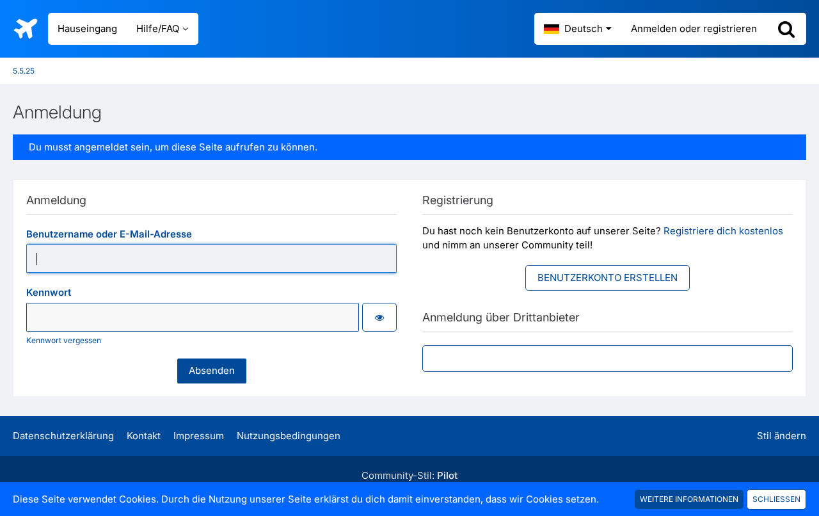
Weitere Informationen (689, 499)
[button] (577, 29)
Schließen (776, 499)
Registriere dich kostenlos (723, 231)
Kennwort (48, 292)
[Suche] (786, 29)
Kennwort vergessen (63, 340)
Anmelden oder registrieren (694, 28)
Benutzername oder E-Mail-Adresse (109, 234)
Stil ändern (781, 436)
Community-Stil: (409, 475)
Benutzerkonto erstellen (607, 277)
